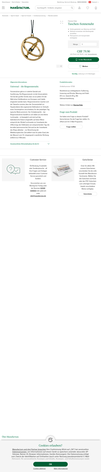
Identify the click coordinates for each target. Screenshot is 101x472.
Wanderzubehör (53, 15)
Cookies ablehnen (39, 468)
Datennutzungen (19, 452)
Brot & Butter (16, 2)
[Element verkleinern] (58, 66)
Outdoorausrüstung (40, 15)
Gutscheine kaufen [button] (88, 194)
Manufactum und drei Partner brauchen (29, 449)
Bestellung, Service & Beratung (71, 2)
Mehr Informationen (61, 468)
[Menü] (3, 7)
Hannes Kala (78, 105)
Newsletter (25, 2)
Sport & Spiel (15, 15)
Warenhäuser (6, 2)
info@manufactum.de (38, 196)
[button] (61, 22)
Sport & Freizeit (26, 15)
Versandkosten (92, 54)
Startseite (5, 15)
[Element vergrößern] (61, 66)
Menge (75, 44)
